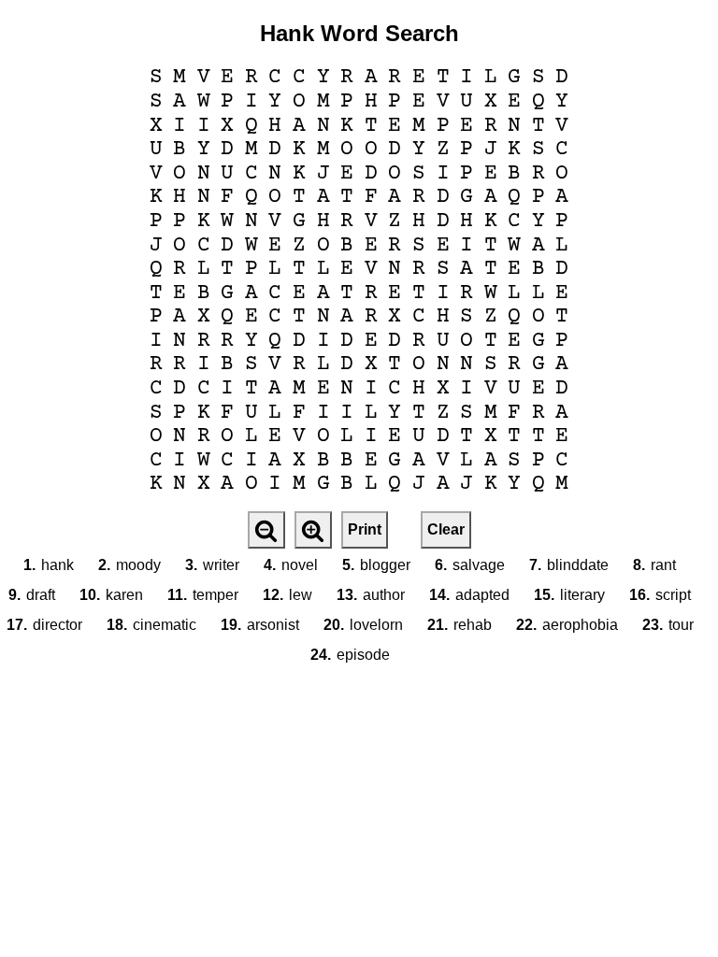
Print (364, 529)
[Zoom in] (313, 530)
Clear (446, 529)
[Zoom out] (266, 530)
